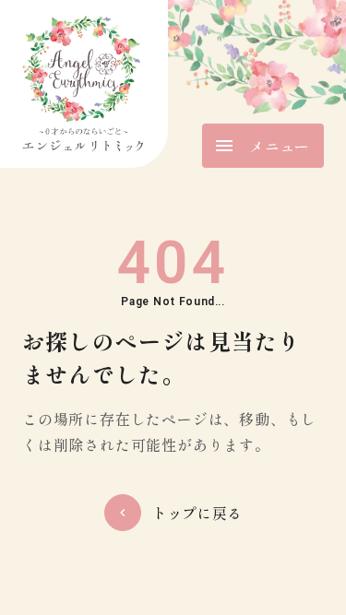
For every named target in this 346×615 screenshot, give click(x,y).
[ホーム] (84, 84)
